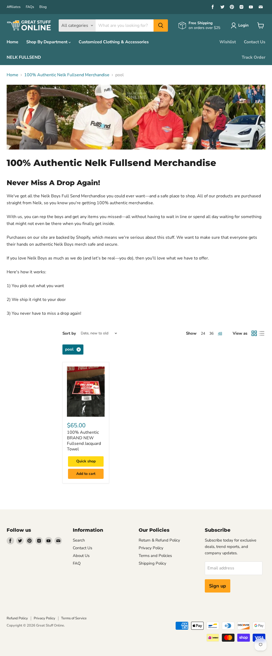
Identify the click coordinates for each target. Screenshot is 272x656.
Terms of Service (74, 618)
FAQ (77, 563)
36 (211, 333)
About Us (81, 555)
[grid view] (254, 333)
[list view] (261, 333)
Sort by (69, 333)
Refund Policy (17, 618)
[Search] (161, 25)
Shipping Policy (152, 563)
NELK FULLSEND (24, 57)
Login (243, 25)
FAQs (30, 7)
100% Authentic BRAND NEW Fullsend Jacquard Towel (84, 440)
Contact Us (254, 42)
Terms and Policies (155, 555)
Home (12, 42)
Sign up (217, 586)
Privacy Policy (151, 548)
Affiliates (13, 7)
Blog (43, 7)
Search (79, 540)
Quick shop (86, 461)
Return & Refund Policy (159, 540)
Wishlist (227, 42)
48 (220, 333)
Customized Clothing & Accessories (114, 42)
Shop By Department (47, 42)
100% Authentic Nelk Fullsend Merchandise (66, 75)
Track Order (253, 57)
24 (203, 333)
